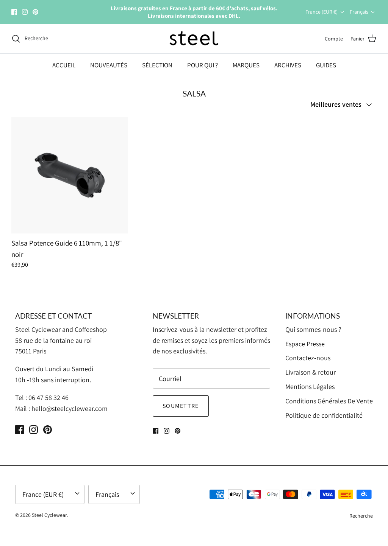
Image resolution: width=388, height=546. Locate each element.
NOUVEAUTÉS (108, 65)
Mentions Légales (310, 386)
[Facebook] (14, 12)
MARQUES (246, 65)
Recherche (361, 515)
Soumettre (181, 406)
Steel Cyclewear (49, 515)
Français (359, 11)
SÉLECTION (157, 65)
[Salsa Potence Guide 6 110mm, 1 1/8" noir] (69, 175)
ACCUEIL (63, 65)
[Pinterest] (35, 12)
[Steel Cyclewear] (194, 38)
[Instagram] (25, 12)
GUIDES (326, 65)
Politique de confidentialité (324, 415)
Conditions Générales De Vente (329, 401)
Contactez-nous (307, 357)
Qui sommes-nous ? (313, 329)
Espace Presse (305, 343)
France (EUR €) (321, 11)
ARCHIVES (287, 65)
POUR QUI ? (202, 65)
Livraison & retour (310, 372)
